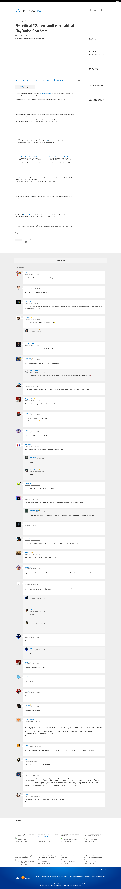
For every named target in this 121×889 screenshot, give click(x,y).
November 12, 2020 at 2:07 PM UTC (37, 611)
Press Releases (71, 883)
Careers (78, 883)
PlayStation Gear (19, 240)
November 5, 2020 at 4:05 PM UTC (32, 274)
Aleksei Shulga (67, 860)
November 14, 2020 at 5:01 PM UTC (37, 372)
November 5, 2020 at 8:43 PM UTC (32, 446)
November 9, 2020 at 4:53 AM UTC (32, 692)
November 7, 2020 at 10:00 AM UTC (32, 637)
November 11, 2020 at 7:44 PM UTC (32, 721)
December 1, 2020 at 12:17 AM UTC (32, 775)
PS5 (17, 15)
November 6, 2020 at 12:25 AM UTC (32, 499)
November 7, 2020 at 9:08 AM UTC (32, 584)
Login (94, 10)
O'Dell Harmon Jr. (44, 836)
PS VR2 (20, 15)
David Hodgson (89, 860)
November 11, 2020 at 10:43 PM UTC (33, 747)
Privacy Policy (54, 883)
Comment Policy (26, 883)
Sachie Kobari (44, 860)
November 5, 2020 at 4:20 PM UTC (32, 345)
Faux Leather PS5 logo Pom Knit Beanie (30, 156)
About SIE (39, 883)
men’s (26, 119)
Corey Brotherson (90, 838)
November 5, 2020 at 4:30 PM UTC (32, 359)
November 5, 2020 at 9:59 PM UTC (32, 485)
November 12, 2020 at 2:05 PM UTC (32, 761)
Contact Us (87, 883)
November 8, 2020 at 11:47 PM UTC (32, 678)
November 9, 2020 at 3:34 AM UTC (37, 471)
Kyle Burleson (66, 838)
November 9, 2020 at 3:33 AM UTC (37, 331)
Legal (82, 883)
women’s (32, 119)
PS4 (24, 15)
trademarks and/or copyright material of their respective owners (52, 878)
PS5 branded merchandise (45, 93)
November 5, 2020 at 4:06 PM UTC (32, 289)
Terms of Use (47, 883)
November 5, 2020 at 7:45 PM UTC (32, 432)
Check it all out (18, 221)
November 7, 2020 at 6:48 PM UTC (37, 458)
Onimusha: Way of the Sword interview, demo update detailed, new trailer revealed (48, 856)
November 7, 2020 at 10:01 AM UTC (37, 598)
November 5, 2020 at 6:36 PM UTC (32, 414)
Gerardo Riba (22, 86)
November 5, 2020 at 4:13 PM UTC (32, 319)
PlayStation (31, 11)
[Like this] (25, 841)
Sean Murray (20, 838)
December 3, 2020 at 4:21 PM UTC (32, 796)
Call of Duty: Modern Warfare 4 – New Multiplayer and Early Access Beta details (93, 856)
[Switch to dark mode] (90, 10)
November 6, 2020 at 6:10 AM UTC (32, 540)
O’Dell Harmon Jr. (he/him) (23, 860)
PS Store (28, 15)
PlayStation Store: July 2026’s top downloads (48, 834)
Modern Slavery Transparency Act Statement (50, 885)
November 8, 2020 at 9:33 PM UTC (32, 663)
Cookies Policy (62, 883)
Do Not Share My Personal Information (72, 885)
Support (34, 883)
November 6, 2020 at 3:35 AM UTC (37, 511)
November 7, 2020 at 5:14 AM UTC (32, 568)
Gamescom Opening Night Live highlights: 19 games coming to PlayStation (25, 856)
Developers (94, 883)
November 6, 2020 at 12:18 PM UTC (32, 554)
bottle (30, 196)
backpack (20, 177)
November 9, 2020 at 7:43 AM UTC (32, 706)
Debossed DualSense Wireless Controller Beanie (59, 156)
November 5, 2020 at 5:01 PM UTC (32, 400)
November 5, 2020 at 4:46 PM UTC (32, 386)
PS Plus (33, 15)
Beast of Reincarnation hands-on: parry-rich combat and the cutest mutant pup (93, 834)
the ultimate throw (27, 214)
